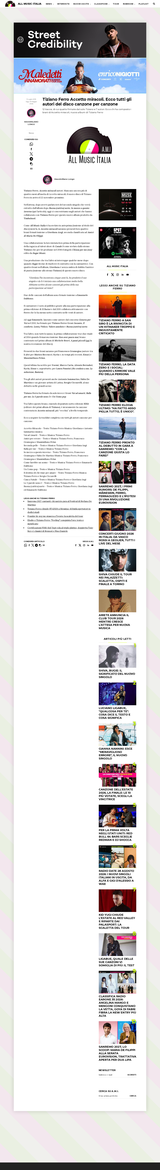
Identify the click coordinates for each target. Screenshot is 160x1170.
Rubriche (128, 4)
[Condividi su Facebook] (31, 149)
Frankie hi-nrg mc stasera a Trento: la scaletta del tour (55, 516)
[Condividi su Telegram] (31, 159)
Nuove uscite (81, 4)
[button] (31, 163)
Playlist (143, 4)
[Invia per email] (31, 168)
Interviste (63, 4)
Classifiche (101, 4)
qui (88, 340)
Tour (116, 4)
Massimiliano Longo (31, 123)
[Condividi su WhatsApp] (31, 144)
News (49, 4)
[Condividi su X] (31, 154)
